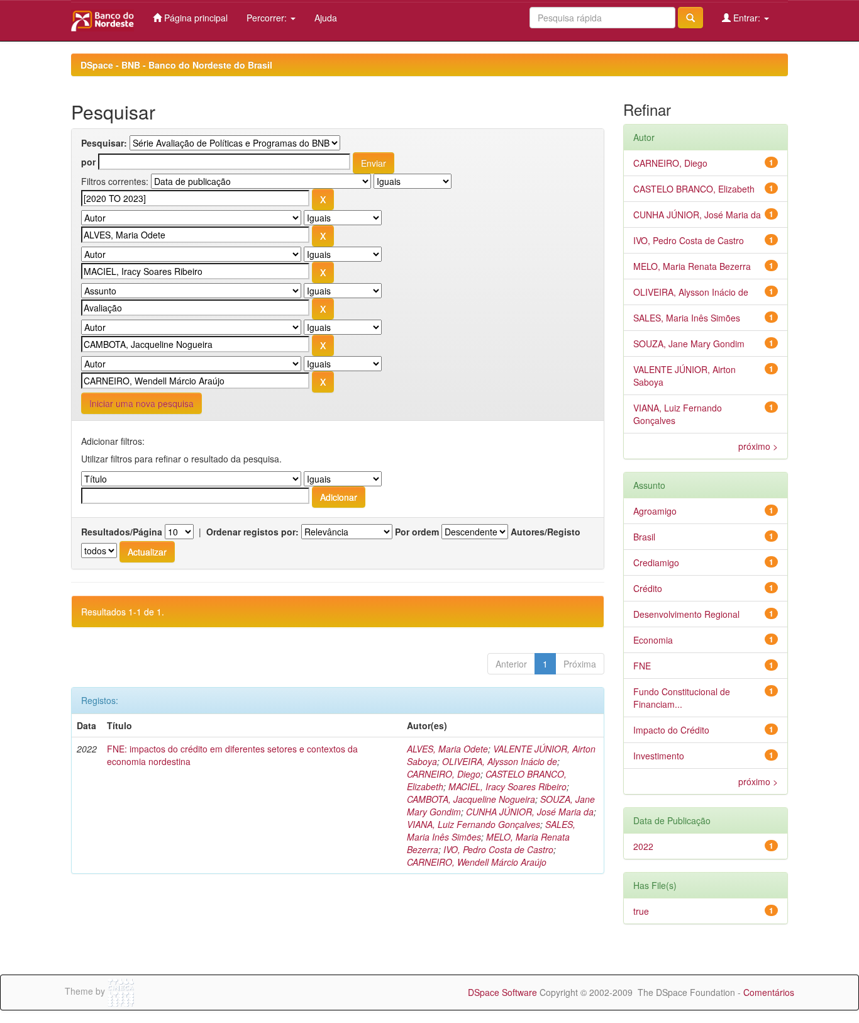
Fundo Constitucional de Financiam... (681, 697)
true (641, 911)
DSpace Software (502, 992)
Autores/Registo (545, 531)
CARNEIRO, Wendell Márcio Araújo (476, 862)
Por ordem (417, 531)
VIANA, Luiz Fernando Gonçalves (473, 824)
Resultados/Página (121, 531)
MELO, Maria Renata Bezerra (692, 266)
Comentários (768, 992)
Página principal (195, 17)
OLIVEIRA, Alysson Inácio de (499, 761)
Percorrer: (268, 17)
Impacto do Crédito (671, 730)
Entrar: (747, 17)
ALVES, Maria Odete (447, 748)
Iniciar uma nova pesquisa (141, 403)
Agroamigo (655, 511)
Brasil (644, 536)
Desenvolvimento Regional (686, 614)
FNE (642, 665)
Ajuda (325, 17)
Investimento (658, 755)
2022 (643, 846)
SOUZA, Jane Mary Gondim (689, 343)
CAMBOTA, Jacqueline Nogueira (471, 799)
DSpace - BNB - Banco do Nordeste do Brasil (176, 65)
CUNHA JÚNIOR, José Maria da (530, 811)
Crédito (647, 588)
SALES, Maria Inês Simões (686, 317)
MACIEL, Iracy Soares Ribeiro (507, 786)
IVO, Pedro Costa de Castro (498, 849)
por (88, 161)
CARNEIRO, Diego (443, 774)
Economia (653, 640)
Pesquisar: (104, 143)
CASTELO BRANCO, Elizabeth (694, 188)
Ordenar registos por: (252, 531)
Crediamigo (656, 562)
